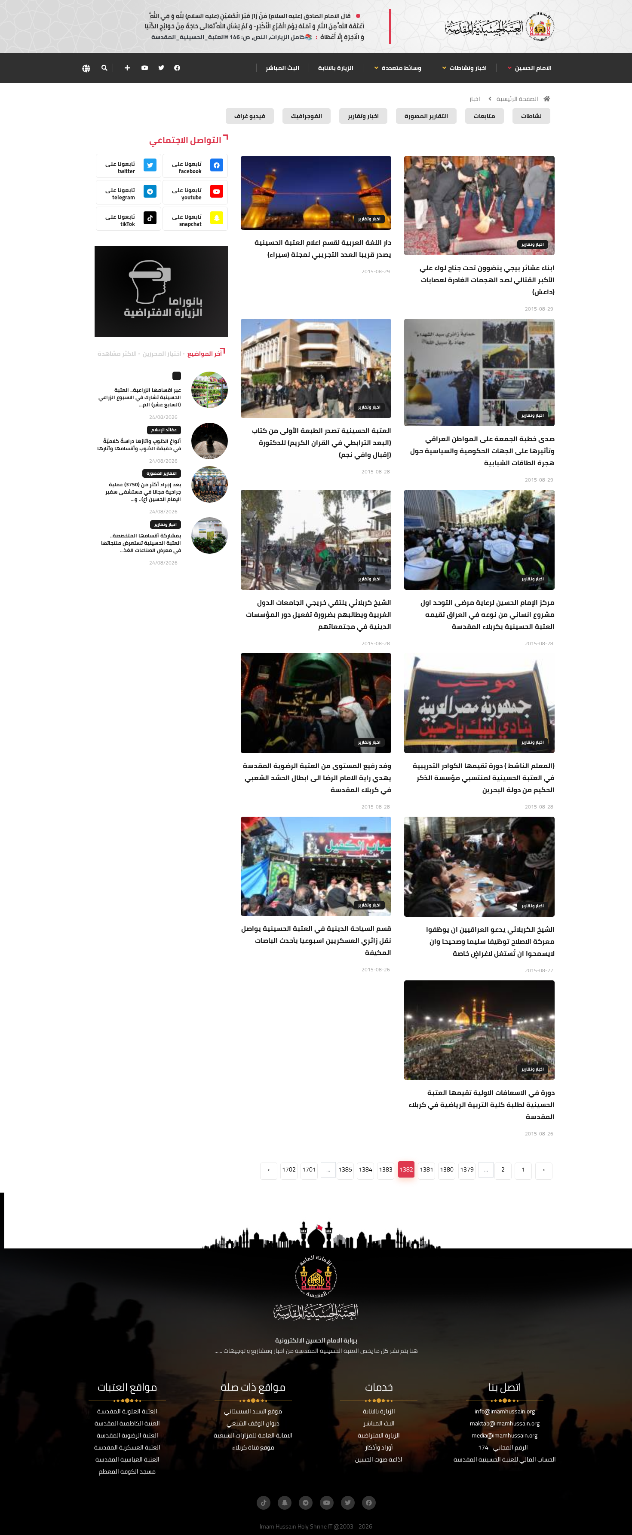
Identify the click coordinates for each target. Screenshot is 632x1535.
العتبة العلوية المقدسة (127, 1411)
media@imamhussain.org (504, 1435)
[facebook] (177, 67)
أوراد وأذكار (379, 1447)
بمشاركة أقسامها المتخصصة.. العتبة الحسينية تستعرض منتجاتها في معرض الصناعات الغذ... (141, 543)
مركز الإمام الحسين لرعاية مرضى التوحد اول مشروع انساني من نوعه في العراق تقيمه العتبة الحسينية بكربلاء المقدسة (487, 614)
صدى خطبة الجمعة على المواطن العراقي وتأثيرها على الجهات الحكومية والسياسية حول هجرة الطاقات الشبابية (482, 450)
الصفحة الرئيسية (517, 98)
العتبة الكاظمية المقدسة (127, 1423)
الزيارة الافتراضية (379, 1435)
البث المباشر (282, 67)
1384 (365, 1169)
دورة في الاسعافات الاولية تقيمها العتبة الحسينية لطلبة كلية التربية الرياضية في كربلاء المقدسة (481, 1104)
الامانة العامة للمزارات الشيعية (253, 1435)
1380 (447, 1169)
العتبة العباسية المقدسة (127, 1459)
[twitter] (161, 67)
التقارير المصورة (162, 473)
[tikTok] (263, 1503)
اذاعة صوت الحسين (378, 1459)
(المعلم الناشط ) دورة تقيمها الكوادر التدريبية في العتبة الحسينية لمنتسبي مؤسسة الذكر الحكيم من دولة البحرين (484, 777)
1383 (386, 1169)
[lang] (86, 68)
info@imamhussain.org (505, 1411)
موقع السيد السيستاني (253, 1411)
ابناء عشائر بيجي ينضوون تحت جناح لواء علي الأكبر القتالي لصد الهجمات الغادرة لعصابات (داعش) (487, 279)
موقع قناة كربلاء (253, 1447)
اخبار (474, 98)
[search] (104, 68)
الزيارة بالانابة (335, 67)
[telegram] (306, 1503)
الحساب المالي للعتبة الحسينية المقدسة (505, 1459)
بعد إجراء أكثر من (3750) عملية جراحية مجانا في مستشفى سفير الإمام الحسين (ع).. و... (143, 491)
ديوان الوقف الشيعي (253, 1423)
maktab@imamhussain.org (505, 1423)
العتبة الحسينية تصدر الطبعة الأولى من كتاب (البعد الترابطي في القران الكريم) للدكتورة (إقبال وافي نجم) (321, 442)
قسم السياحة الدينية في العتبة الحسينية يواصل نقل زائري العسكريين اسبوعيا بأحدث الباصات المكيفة (316, 940)
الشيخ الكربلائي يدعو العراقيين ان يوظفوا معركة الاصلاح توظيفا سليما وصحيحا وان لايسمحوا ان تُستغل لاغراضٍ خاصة (490, 941)
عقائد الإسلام (164, 430)
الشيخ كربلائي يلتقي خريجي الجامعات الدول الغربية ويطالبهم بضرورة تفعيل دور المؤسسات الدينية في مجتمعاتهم (318, 614)
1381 (426, 1169)
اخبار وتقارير (533, 244)
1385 (345, 1169)
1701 (309, 1169)
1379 (467, 1169)
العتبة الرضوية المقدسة (127, 1435)
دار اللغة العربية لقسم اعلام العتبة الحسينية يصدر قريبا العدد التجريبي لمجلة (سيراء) (323, 248)
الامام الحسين (533, 67)
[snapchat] (284, 1503)
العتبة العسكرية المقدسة (127, 1447)
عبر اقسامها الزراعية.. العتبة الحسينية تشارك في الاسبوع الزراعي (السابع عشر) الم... (139, 397)
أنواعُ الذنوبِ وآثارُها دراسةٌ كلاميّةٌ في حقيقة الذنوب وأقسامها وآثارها (139, 444)
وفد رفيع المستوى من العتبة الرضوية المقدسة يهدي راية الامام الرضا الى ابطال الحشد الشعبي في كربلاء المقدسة (317, 777)
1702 (289, 1169)
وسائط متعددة (400, 67)
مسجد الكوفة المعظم (127, 1471)
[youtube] (145, 67)
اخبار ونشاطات (467, 67)
